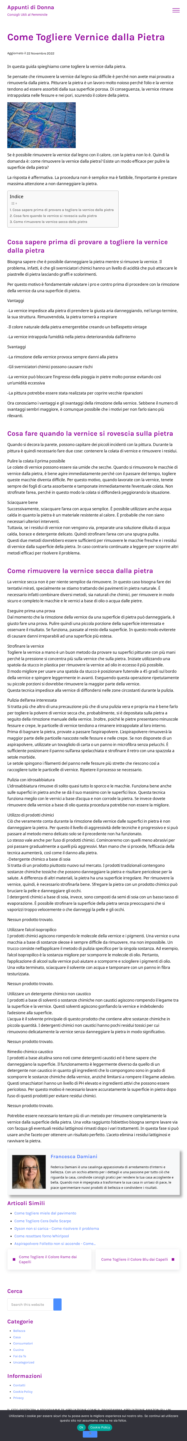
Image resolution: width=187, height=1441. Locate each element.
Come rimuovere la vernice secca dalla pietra (50, 222)
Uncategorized (23, 1362)
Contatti (19, 1385)
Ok (81, 1427)
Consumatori (23, 1343)
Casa (17, 1337)
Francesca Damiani (74, 1157)
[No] (90, 1434)
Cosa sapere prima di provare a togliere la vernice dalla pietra (63, 210)
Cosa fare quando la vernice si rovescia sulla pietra (55, 216)
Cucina (18, 1350)
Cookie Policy (23, 1392)
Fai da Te (19, 1356)
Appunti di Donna (30, 7)
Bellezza (19, 1331)
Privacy (18, 1398)
